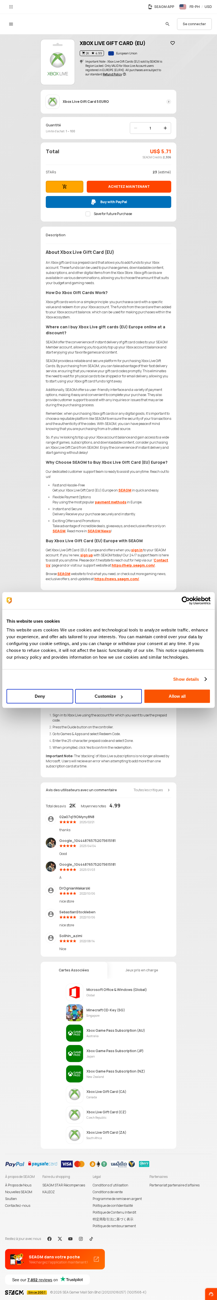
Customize (105, 696)
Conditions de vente (108, 1192)
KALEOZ (48, 1192)
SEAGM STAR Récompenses (63, 1185)
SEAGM (124, 490)
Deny (40, 696)
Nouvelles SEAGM (18, 1192)
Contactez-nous (17, 1205)
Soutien (11, 1198)
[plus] (165, 128)
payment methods (110, 502)
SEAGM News (99, 531)
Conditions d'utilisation (110, 1185)
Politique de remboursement (114, 1226)
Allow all (177, 696)
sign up (86, 555)
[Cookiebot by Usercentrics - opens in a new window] (186, 600)
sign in (137, 550)
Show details (186, 679)
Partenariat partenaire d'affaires (174, 1185)
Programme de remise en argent (117, 1198)
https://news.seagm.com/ (116, 578)
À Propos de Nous (18, 1185)
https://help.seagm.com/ (133, 565)
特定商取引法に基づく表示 (113, 1219)
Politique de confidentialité (113, 1205)
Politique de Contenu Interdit (114, 1212)
